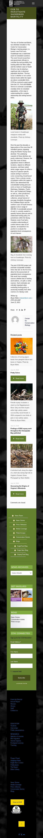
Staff (12, 708)
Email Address (16, 642)
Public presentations (17, 730)
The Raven (14, 767)
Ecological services (17, 743)
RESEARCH (15, 734)
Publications (15, 765)
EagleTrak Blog (22, 546)
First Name (14, 652)
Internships (14, 728)
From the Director (16, 699)
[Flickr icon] (24, 834)
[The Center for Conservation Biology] (16, 3)
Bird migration (15, 738)
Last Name (14, 661)
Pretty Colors (15, 373)
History (13, 706)
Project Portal (15, 758)
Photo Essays (20, 533)
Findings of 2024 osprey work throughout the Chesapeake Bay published (21, 431)
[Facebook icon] (19, 834)
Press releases (16, 787)
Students (14, 726)
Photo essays (15, 622)
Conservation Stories (23, 537)
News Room (19, 516)
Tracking (13, 745)
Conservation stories (18, 619)
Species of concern (17, 736)
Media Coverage (21, 529)
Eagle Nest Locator (17, 763)
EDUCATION (15, 723)
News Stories (20, 520)
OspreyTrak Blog (22, 554)
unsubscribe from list (21, 683)
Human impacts (16, 741)
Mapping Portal (16, 760)
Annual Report (15, 702)
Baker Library (15, 769)
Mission (13, 704)
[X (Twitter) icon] (21, 834)
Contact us (14, 710)
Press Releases (21, 524)
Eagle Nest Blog (22, 550)
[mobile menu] (33, 3)
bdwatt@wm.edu (25, 298)
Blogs (18, 541)
